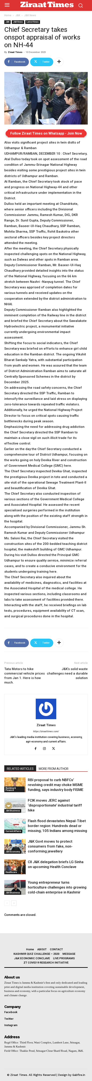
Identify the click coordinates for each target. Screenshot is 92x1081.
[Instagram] (46, 748)
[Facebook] (37, 748)
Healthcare (11, 872)
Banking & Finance (11, 789)
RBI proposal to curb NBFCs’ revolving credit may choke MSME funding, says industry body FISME (55, 785)
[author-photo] (46, 719)
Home (7, 15)
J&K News (30, 15)
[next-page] (13, 903)
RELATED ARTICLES (20, 768)
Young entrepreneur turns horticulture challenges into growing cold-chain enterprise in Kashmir (57, 887)
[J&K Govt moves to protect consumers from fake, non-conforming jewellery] (15, 846)
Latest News (33, 22)
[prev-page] (7, 903)
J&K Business (13, 811)
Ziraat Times (15, 52)
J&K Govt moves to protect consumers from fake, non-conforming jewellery (50, 846)
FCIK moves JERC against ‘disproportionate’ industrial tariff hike (55, 805)
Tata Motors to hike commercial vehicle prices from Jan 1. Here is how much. (24, 675)
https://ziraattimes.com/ (46, 731)
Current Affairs (13, 831)
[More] (59, 62)
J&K (17, 15)
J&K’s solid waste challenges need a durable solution (67, 673)
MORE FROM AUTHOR (53, 768)
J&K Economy (13, 852)
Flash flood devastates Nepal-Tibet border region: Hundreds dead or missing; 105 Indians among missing (57, 826)
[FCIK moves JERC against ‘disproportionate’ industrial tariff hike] (15, 805)
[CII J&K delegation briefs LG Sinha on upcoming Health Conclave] (15, 867)
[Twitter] (55, 748)
